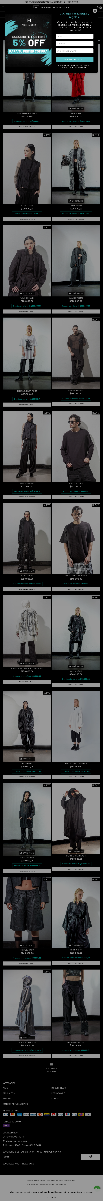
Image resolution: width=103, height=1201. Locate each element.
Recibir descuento (74, 59)
